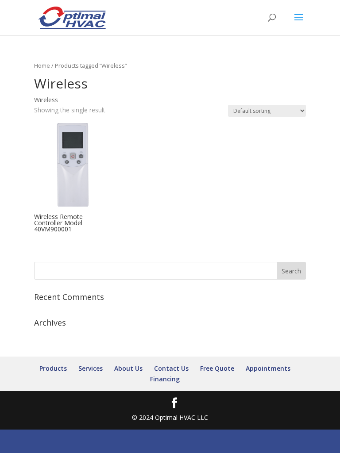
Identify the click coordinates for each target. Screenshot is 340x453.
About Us (128, 368)
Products (53, 368)
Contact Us (171, 368)
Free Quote (217, 368)
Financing (165, 379)
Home (42, 65)
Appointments (268, 368)
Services (90, 368)
